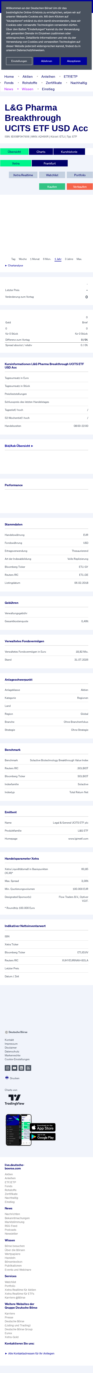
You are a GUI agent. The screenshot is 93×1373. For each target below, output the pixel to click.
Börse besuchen (15, 1246)
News (8, 89)
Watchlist (52, 175)
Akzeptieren (74, 61)
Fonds (9, 82)
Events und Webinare (18, 1270)
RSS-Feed (11, 1226)
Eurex (8, 1333)
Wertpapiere (12, 1254)
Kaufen (52, 187)
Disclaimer (11, 1047)
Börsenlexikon (13, 1262)
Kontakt (9, 1039)
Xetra (15, 163)
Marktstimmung (14, 1222)
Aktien (27, 76)
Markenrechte (12, 1055)
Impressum (11, 1043)
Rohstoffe (29, 82)
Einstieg (48, 89)
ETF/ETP (70, 76)
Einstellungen (19, 61)
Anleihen (48, 76)
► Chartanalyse (14, 265)
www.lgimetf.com (78, 838)
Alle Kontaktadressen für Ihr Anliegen (29, 1353)
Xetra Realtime (23, 175)
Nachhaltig (79, 82)
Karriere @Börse (15, 1297)
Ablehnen (46, 61)
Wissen (27, 89)
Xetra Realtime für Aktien (20, 1290)
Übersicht (14, 152)
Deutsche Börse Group (19, 1329)
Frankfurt (50, 163)
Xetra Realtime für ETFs (19, 1293)
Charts (41, 152)
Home (9, 76)
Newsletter (11, 1233)
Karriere (10, 1313)
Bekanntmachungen (17, 1218)
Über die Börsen (15, 1250)
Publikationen (13, 1265)
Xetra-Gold (12, 1337)
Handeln (10, 1258)
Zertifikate (54, 82)
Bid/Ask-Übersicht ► (19, 446)
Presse (9, 1317)
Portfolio (80, 175)
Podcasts (10, 1230)
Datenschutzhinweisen (30, 50)
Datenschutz (12, 1051)
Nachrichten (12, 1214)
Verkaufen (80, 187)
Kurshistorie (69, 152)
